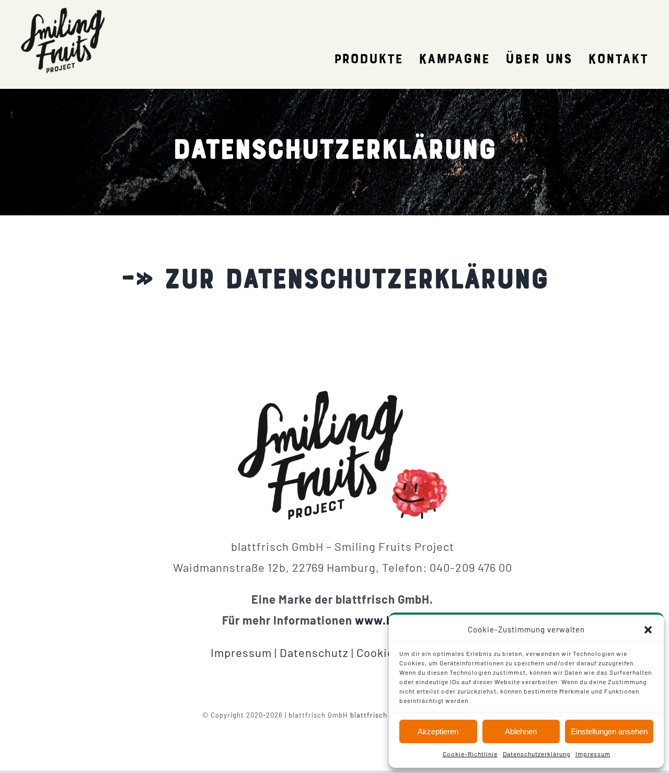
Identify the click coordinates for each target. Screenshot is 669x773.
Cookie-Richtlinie (470, 753)
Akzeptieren (438, 731)
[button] (648, 630)
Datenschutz (314, 652)
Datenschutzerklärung (536, 753)
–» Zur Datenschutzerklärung (334, 282)
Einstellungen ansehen (609, 731)
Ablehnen (521, 731)
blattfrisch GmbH (380, 715)
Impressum (592, 753)
